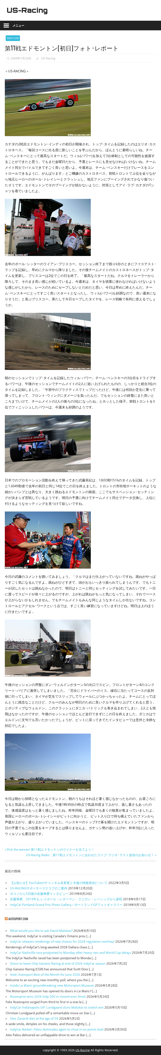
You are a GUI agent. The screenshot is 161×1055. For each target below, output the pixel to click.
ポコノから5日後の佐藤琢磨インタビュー (39, 893)
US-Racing (27, 10)
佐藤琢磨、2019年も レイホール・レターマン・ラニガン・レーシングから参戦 (66, 899)
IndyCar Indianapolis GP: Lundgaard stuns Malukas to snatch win (57, 1007)
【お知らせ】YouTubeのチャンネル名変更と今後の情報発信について (59, 883)
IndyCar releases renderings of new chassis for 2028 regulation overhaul (62, 941)
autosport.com (18, 918)
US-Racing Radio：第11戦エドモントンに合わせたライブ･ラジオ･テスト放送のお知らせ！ (90, 855)
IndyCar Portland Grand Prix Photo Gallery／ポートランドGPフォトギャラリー (66, 905)
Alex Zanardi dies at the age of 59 (34, 1018)
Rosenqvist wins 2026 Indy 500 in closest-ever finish (48, 996)
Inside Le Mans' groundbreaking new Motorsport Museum (52, 985)
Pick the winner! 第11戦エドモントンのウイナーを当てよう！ (50, 849)
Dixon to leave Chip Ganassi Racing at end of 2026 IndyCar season (57, 963)
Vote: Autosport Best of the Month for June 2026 (45, 974)
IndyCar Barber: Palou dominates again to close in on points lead (56, 1029)
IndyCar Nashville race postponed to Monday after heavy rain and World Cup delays (70, 952)
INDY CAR (13, 38)
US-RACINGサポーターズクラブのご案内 (38, 888)
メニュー (18, 25)
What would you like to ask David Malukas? (41, 930)
